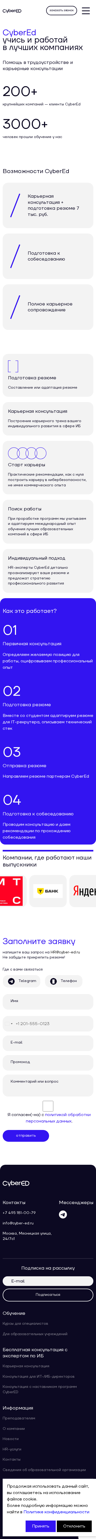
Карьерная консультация (26, 1366)
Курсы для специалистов (25, 1323)
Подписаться (48, 1294)
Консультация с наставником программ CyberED (40, 1389)
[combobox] (8, 1023)
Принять (40, 1526)
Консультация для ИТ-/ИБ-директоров (39, 1376)
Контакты (12, 1459)
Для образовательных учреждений (35, 1334)
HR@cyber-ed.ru (65, 952)
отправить (26, 1135)
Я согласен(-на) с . (49, 1118)
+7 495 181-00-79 (19, 1212)
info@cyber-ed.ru (18, 1223)
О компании (14, 1428)
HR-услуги (12, 1449)
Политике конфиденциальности (56, 1512)
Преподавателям (19, 1418)
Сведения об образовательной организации (44, 1470)
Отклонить (74, 1526)
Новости (11, 1439)
